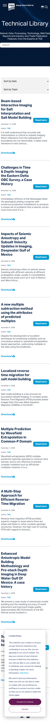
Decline (25, 709)
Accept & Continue (25, 702)
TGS (9, 129)
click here (24, 673)
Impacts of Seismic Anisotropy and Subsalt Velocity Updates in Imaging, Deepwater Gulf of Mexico (16, 244)
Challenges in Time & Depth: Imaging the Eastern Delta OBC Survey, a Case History (16, 176)
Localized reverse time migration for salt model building (16, 375)
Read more (41, 120)
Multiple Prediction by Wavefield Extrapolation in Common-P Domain (16, 435)
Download (6, 153)
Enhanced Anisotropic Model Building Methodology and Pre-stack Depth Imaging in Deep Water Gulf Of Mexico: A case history (15, 570)
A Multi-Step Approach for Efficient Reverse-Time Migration (15, 498)
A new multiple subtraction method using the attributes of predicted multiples (17, 313)
